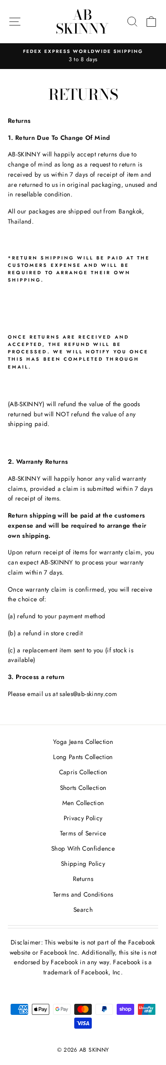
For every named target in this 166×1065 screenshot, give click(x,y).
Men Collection (83, 802)
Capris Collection (83, 772)
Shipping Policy (83, 863)
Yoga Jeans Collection (83, 741)
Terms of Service (83, 833)
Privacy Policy (83, 818)
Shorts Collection (83, 787)
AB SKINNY (82, 21)
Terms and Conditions (83, 894)
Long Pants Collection (83, 756)
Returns (83, 878)
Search (83, 909)
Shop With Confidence (83, 848)
